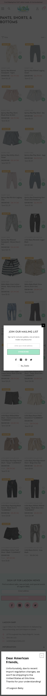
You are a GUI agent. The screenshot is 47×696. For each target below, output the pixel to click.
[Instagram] (21, 359)
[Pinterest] (26, 359)
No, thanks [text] (25, 365)
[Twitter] (31, 359)
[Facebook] (15, 359)
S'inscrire (23, 352)
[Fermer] (43, 325)
